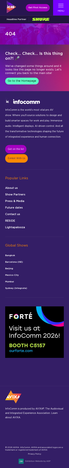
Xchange (8, 439)
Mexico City (12, 275)
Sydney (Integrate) (16, 288)
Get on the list (16, 149)
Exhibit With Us (16, 158)
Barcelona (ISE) (14, 262)
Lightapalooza (15, 227)
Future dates (14, 207)
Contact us (12, 214)
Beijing (9, 269)
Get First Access (37, 8)
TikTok (48, 430)
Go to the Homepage (22, 81)
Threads (40, 430)
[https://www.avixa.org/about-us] (13, 404)
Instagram (24, 430)
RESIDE (10, 220)
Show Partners (15, 194)
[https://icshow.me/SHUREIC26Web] (40, 19)
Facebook (16, 430)
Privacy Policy (34, 454)
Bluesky (8, 430)
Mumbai (9, 282)
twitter (56, 430)
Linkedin (32, 430)
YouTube (16, 439)
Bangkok (10, 255)
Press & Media (14, 201)
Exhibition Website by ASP (37, 461)
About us (11, 188)
